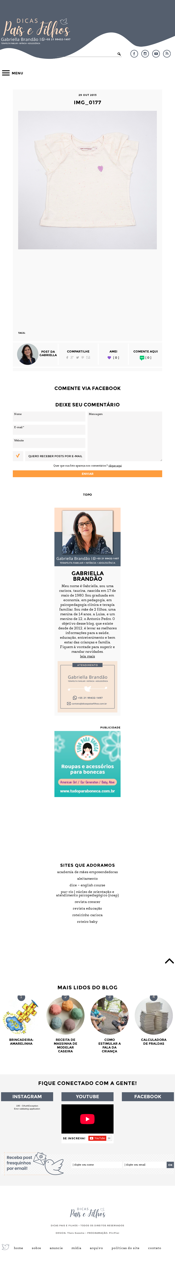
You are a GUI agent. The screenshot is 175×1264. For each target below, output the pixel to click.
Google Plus (72, 357)
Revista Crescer (88, 902)
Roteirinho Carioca (87, 915)
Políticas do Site (126, 1248)
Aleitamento (87, 879)
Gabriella (48, 355)
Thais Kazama (76, 1233)
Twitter (77, 357)
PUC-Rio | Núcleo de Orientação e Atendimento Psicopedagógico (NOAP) (87, 893)
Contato (154, 1248)
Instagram (145, 54)
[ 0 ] (116, 357)
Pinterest (83, 357)
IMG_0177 (87, 102)
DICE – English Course (87, 885)
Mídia (76, 1248)
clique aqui (115, 465)
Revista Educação (87, 908)
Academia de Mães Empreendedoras (87, 872)
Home (18, 1248)
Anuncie (56, 1248)
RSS (167, 54)
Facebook (134, 54)
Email (88, 357)
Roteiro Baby (87, 922)
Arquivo (96, 1248)
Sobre (36, 1248)
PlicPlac (114, 1233)
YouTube (156, 54)
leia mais (87, 656)
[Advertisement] (87, 288)
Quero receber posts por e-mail (55, 456)
